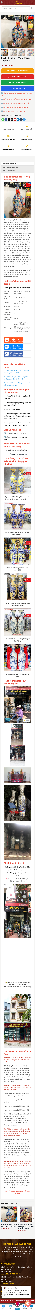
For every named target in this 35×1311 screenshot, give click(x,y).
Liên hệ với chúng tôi (19, 76)
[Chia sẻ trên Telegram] (24, 119)
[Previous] (4, 31)
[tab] (17, 163)
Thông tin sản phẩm (9, 163)
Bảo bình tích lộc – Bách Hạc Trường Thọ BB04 (9, 1225)
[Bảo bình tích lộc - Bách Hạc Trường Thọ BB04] (9, 1214)
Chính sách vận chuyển (10, 167)
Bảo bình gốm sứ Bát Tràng (14, 115)
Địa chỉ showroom (19, 82)
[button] (2, 2)
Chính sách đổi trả (9, 170)
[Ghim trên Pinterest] (15, 119)
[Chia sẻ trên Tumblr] (21, 119)
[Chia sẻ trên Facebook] (6, 119)
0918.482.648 (24, 1294)
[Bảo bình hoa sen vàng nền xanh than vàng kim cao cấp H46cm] (26, 1214)
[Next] (30, 31)
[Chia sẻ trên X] (9, 119)
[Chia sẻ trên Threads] (12, 119)
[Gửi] (31, 8)
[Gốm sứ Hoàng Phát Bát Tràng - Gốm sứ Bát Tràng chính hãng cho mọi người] (18, 2)
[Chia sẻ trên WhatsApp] (2, 119)
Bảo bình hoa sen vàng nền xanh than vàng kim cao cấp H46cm (26, 1226)
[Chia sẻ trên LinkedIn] (18, 119)
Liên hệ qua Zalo (18, 88)
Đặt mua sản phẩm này (19, 70)
